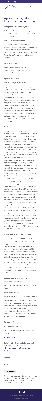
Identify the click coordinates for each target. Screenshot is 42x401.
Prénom (7, 358)
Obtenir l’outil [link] (9, 337)
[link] (11, 7)
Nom (6, 351)
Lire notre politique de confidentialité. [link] (18, 381)
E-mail (7, 364)
